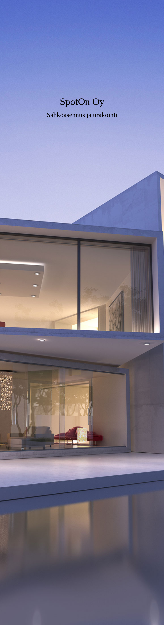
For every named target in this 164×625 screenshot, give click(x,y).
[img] (82, 312)
